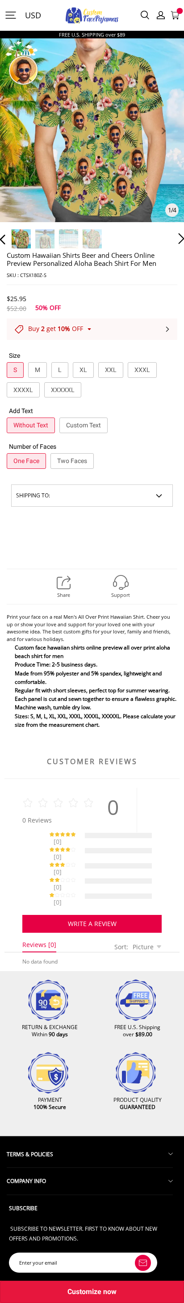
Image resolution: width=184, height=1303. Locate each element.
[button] (20, 141)
